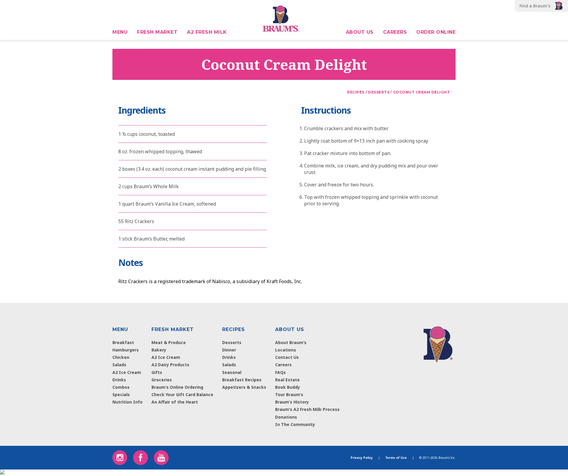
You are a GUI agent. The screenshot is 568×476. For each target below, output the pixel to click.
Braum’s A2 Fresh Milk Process (307, 409)
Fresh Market (157, 32)
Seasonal (231, 372)
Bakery (158, 350)
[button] (23, 6)
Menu (120, 32)
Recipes (233, 329)
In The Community (295, 424)
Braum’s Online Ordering (177, 387)
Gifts (156, 372)
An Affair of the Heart (174, 402)
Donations (286, 417)
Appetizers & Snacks (244, 387)
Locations (285, 350)
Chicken (120, 357)
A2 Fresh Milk (207, 32)
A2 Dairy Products (170, 364)
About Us (360, 32)
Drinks (119, 380)
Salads (119, 364)
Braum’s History (292, 402)
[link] (438, 343)
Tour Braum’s (289, 394)
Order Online (436, 32)
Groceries (161, 380)
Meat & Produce (168, 342)
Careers (395, 32)
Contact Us (287, 357)
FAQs (280, 372)
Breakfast (123, 342)
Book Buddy (287, 387)
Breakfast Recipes (242, 380)
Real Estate (287, 380)
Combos (121, 387)
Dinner (229, 350)
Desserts (231, 342)
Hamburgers (125, 350)
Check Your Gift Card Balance (182, 394)
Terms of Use (396, 458)
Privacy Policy (362, 458)
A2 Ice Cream (126, 372)
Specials (121, 394)
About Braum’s (290, 342)
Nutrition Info (127, 402)
